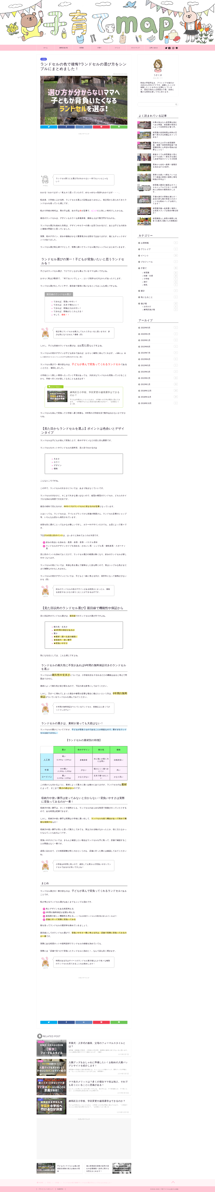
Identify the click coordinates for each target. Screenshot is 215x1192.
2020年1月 (158, 340)
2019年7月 (158, 353)
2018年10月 (158, 403)
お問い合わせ (154, 48)
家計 (158, 291)
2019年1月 (159, 384)
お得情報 (158, 243)
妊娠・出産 (160, 276)
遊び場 (159, 303)
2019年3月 (158, 372)
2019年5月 (158, 365)
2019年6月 (158, 359)
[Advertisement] (83, 153)
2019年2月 (159, 378)
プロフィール (158, 262)
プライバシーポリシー (46, 1189)
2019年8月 (158, 347)
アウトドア (158, 249)
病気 (160, 285)
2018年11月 (159, 397)
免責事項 (60, 1189)
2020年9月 (158, 328)
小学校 (44, 59)
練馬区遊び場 (63, 48)
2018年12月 (159, 391)
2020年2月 (158, 334)
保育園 (82, 48)
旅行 (160, 282)
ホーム (46, 48)
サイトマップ (135, 48)
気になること (158, 297)
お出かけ (160, 306)
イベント (117, 48)
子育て (99, 48)
